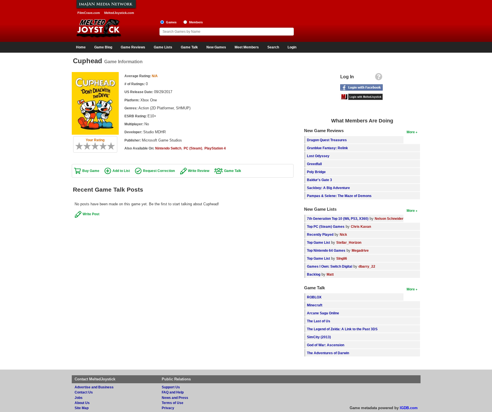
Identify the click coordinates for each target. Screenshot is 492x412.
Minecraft (314, 305)
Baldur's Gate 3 (319, 180)
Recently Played (320, 234)
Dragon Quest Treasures (327, 140)
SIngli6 (341, 258)
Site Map (82, 408)
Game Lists (163, 47)
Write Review (198, 171)
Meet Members (247, 47)
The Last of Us (318, 321)
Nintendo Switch (168, 148)
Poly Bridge (316, 172)
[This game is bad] (85, 146)
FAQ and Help (173, 392)
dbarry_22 (366, 266)
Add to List (121, 171)
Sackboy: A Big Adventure (328, 188)
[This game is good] (105, 146)
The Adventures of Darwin (328, 353)
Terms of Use (172, 403)
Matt (330, 274)
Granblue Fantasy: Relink (327, 148)
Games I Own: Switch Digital (329, 266)
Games (171, 22)
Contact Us (84, 392)
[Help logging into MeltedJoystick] (378, 78)
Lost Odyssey (318, 156)
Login (292, 47)
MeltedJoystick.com (119, 13)
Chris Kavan (361, 226)
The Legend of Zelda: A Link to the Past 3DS (342, 329)
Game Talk (189, 47)
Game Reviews (133, 47)
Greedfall (314, 164)
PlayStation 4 (215, 148)
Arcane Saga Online (323, 313)
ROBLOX (314, 297)
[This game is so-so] (93, 146)
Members (196, 22)
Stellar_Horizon (348, 242)
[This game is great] (109, 146)
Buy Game (90, 171)
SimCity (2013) (319, 337)
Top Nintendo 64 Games (326, 250)
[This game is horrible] (81, 146)
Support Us (171, 387)
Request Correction (159, 171)
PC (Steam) (193, 148)
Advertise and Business (94, 387)
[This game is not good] (89, 146)
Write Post (91, 214)
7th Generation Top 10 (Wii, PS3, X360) (337, 218)
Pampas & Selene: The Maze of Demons (339, 196)
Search (273, 47)
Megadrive (360, 250)
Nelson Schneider (389, 218)
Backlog (313, 274)
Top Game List (318, 242)
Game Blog (103, 47)
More (411, 132)
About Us (82, 403)
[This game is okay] (97, 146)
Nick (343, 234)
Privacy (168, 408)
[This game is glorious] (113, 146)
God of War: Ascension (325, 345)
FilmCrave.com (88, 13)
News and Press (175, 397)
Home (81, 47)
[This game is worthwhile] (101, 146)
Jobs (79, 397)
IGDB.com (409, 408)
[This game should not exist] (77, 146)
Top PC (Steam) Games (326, 226)
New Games (216, 47)
